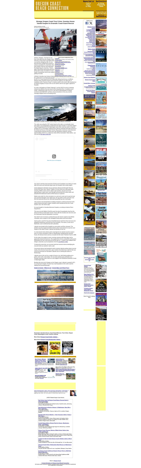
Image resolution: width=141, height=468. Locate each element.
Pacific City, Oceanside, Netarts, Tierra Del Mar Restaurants (89, 54)
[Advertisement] (64, 14)
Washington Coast (89, 99)
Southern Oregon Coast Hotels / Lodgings (63, 75)
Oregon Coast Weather (89, 77)
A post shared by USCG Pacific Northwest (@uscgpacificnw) (54, 179)
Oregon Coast (57, 460)
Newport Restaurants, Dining (90, 59)
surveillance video (63, 241)
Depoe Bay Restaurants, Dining (89, 58)
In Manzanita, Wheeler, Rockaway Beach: (63, 62)
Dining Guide (91, 49)
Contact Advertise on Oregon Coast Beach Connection (55, 463)
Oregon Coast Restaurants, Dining (50, 339)
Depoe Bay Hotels (92, 39)
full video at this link (45, 134)
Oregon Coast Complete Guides (89, 86)
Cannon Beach (89, 126)
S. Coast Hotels (91, 29)
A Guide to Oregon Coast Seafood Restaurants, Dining (88, 289)
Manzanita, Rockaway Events (90, 70)
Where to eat (47, 268)
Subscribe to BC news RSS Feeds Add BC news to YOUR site (89, 259)
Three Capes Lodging (91, 36)
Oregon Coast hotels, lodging (49, 337)
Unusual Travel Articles (87, 266)
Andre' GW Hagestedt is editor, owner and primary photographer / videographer (50, 390)
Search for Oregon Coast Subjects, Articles (90, 91)
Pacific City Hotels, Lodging (90, 37)
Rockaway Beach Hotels (91, 35)
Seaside (93, 50)
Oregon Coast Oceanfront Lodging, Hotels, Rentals (89, 285)
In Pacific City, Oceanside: (60, 64)
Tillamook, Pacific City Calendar (89, 71)
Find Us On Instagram (89, 292)
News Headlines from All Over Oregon (89, 275)
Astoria (94, 67)
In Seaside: (57, 58)
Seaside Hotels (92, 31)
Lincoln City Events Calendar (90, 72)
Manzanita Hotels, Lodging (90, 34)
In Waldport (57, 71)
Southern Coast (89, 224)
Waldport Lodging (92, 40)
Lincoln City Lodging (91, 38)
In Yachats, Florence (59, 73)
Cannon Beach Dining (91, 51)
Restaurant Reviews (91, 62)
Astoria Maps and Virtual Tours (60, 268)
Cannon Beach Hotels (91, 32)
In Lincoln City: (58, 66)
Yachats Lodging (92, 41)
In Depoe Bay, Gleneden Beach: (61, 68)
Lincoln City (88, 166)
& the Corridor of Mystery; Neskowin (89, 168)
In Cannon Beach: (58, 60)
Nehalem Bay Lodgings (91, 33)
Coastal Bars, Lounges (89, 83)
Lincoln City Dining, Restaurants (89, 57)
